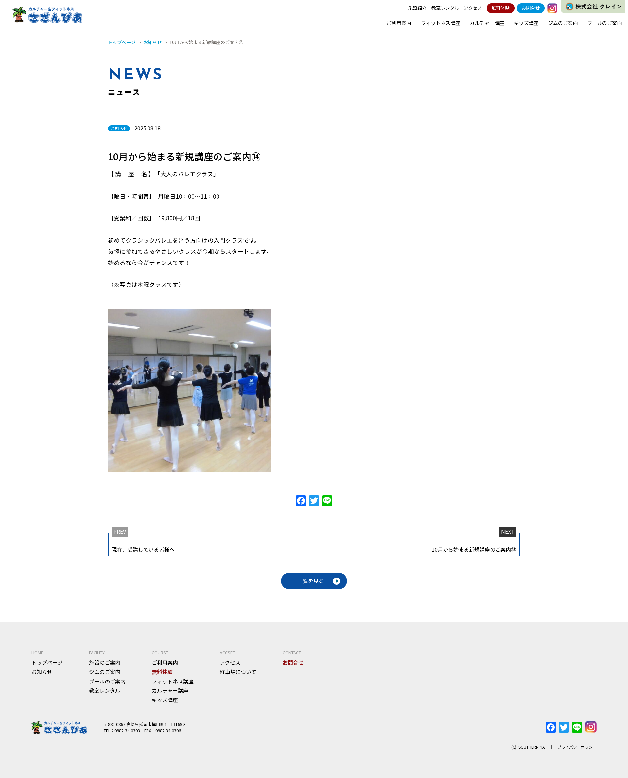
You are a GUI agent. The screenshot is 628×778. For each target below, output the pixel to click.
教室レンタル (445, 7)
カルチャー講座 (487, 22)
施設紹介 (417, 7)
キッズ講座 (526, 22)
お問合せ (530, 7)
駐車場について (238, 672)
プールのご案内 (604, 22)
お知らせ (41, 672)
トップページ (47, 662)
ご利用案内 (399, 22)
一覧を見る (311, 581)
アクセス (473, 7)
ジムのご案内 (563, 22)
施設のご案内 (104, 662)
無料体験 (500, 7)
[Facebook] (300, 501)
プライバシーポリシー (577, 747)
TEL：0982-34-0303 (122, 730)
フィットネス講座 (440, 22)
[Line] (327, 501)
